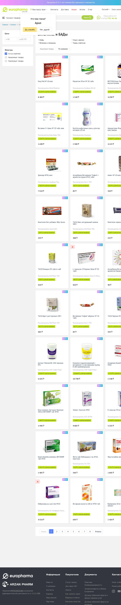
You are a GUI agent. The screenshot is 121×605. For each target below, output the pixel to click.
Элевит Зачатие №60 (81, 410)
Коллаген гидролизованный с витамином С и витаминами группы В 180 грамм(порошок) (86, 365)
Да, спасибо (30, 29)
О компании (50, 586)
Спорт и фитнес (78, 40)
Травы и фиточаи (79, 43)
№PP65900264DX (17, 591)
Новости (49, 582)
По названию (63, 49)
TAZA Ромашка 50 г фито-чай (49, 269)
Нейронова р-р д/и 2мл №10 (49, 504)
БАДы (42, 40)
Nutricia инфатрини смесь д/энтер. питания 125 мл (86, 129)
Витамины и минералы (48, 43)
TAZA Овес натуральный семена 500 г (85, 223)
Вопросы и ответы (72, 597)
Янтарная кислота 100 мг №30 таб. (86, 504)
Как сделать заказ (72, 594)
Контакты (54, 9)
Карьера (49, 594)
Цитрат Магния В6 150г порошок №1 (50, 364)
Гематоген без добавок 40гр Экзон (51, 222)
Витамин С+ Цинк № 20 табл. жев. (51, 128)
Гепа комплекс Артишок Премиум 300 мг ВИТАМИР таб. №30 (50, 411)
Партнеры (50, 601)
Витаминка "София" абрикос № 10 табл (86, 317)
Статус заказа (71, 582)
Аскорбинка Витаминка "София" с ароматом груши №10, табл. (86, 176)
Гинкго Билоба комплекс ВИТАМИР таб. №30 (51, 458)
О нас (90, 9)
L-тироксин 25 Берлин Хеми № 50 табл (86, 270)
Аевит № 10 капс (114, 175)
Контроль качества (72, 601)
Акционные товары (47, 49)
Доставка (65, 9)
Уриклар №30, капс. (45, 175)
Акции (74, 9)
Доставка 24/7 (71, 586)
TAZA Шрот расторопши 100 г (49, 316)
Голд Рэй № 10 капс (45, 81)
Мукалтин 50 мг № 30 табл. (83, 81)
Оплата (68, 590)
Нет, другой (44, 29)
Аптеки (82, 9)
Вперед (98, 531)
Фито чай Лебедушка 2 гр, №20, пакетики (85, 458)
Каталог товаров (13, 18)
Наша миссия (51, 597)
